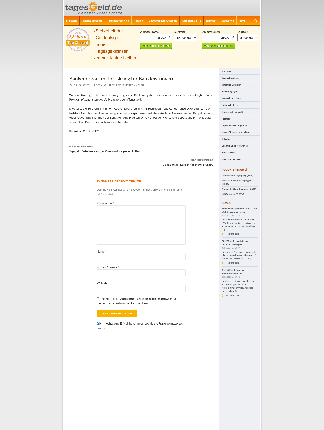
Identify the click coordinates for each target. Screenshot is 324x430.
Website (102, 283)
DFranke (101, 85)
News (242, 20)
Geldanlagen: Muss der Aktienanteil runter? (188, 162)
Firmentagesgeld (230, 91)
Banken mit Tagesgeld (232, 112)
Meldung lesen (232, 233)
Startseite (71, 20)
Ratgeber (211, 20)
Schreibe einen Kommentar (128, 85)
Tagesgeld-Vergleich (231, 84)
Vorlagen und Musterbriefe (235, 145)
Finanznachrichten (231, 159)
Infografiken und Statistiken (236, 132)
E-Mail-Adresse (108, 267)
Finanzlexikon (229, 152)
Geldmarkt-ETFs (191, 20)
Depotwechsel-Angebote (162, 20)
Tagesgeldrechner (92, 20)
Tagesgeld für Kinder (232, 98)
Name (101, 251)
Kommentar (105, 203)
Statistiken (227, 20)
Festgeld (139, 20)
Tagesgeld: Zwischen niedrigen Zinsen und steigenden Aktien (104, 149)
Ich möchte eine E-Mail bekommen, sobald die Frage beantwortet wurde (140, 326)
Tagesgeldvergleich (118, 20)
